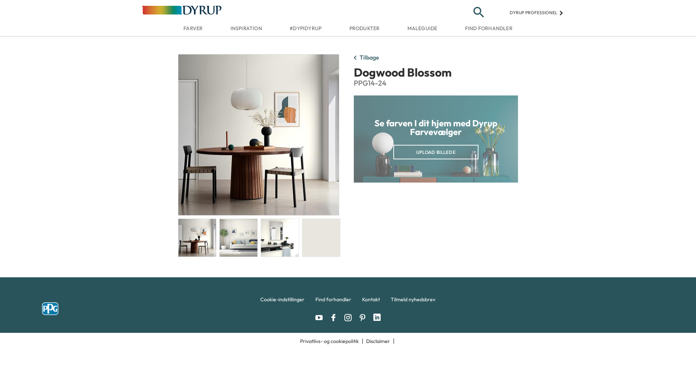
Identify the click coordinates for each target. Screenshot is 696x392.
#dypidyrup (306, 28)
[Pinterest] (364, 317)
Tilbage (365, 58)
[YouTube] (320, 317)
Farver (193, 28)
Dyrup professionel (537, 12)
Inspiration (246, 28)
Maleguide (422, 28)
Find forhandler (489, 28)
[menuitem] (282, 301)
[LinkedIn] (377, 317)
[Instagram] (349, 317)
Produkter (364, 28)
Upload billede (436, 152)
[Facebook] (335, 317)
